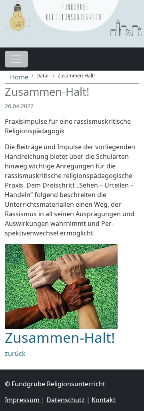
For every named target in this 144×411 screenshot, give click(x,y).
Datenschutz (65, 399)
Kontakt (104, 399)
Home (19, 77)
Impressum (23, 399)
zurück (15, 353)
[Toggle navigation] (16, 59)
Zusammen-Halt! (60, 337)
